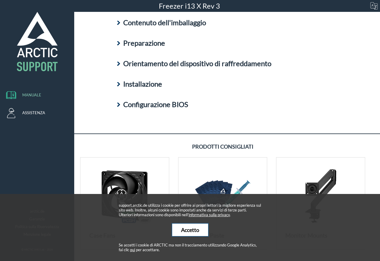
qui (132, 249)
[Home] (37, 41)
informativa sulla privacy (209, 214)
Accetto (190, 230)
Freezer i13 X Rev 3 (190, 5)
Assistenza (33, 112)
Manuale (31, 95)
